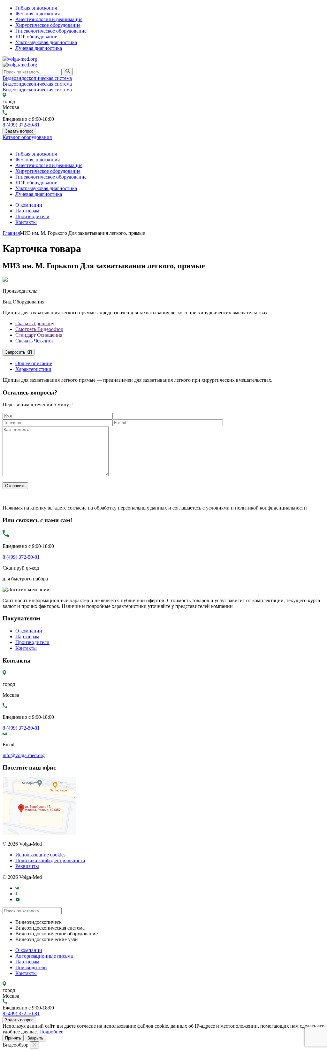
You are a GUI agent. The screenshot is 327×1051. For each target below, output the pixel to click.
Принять (13, 1038)
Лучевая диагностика (38, 48)
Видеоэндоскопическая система (37, 78)
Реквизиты (27, 866)
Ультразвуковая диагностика (46, 42)
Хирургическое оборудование (47, 25)
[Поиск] (68, 71)
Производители (32, 216)
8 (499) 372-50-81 (21, 124)
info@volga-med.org (24, 755)
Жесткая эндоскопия (37, 13)
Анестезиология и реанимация (48, 19)
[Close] (34, 1044)
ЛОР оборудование (36, 36)
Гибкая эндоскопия (36, 8)
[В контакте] (17, 888)
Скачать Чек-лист (34, 340)
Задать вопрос (19, 131)
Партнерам (27, 210)
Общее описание (33, 363)
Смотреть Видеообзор (39, 329)
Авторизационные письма (44, 956)
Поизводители (31, 967)
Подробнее (51, 1031)
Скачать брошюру (34, 323)
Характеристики (33, 369)
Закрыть (35, 1038)
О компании (28, 205)
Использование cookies (40, 854)
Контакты (26, 222)
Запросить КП (18, 352)
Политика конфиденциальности (50, 860)
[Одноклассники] (16, 893)
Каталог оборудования (27, 137)
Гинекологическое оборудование (51, 31)
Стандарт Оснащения (38, 335)
